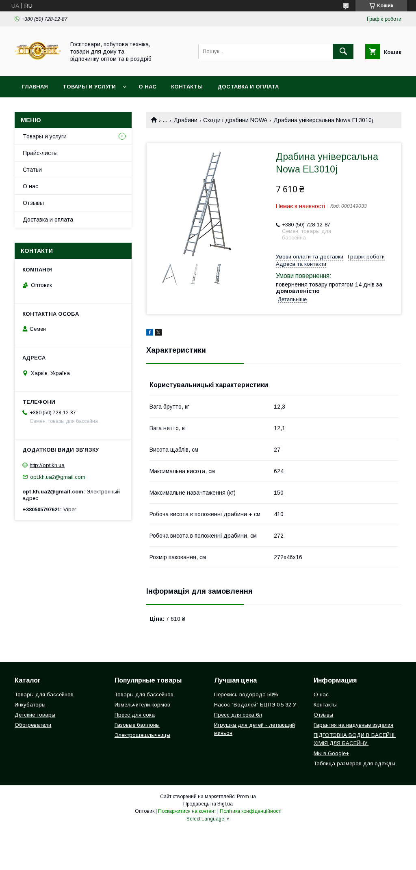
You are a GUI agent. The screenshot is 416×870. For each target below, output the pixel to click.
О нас (147, 87)
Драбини (185, 120)
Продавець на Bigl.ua (208, 804)
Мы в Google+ (331, 753)
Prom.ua (246, 796)
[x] (158, 333)
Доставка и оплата (248, 87)
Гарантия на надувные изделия (353, 725)
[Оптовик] (38, 65)
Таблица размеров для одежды (354, 763)
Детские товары (35, 715)
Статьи (32, 169)
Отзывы (33, 203)
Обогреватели (33, 725)
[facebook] (149, 333)
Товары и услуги (89, 87)
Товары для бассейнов (44, 694)
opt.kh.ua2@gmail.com (57, 477)
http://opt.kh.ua (47, 465)
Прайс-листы (40, 153)
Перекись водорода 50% (246, 694)
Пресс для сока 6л (238, 715)
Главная (35, 87)
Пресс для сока (135, 715)
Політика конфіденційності (251, 811)
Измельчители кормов (142, 705)
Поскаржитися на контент (187, 811)
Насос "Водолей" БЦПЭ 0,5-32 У (255, 705)
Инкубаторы (30, 705)
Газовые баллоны (137, 725)
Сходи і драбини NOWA (235, 120)
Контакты (187, 87)
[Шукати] (343, 51)
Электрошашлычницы (142, 735)
